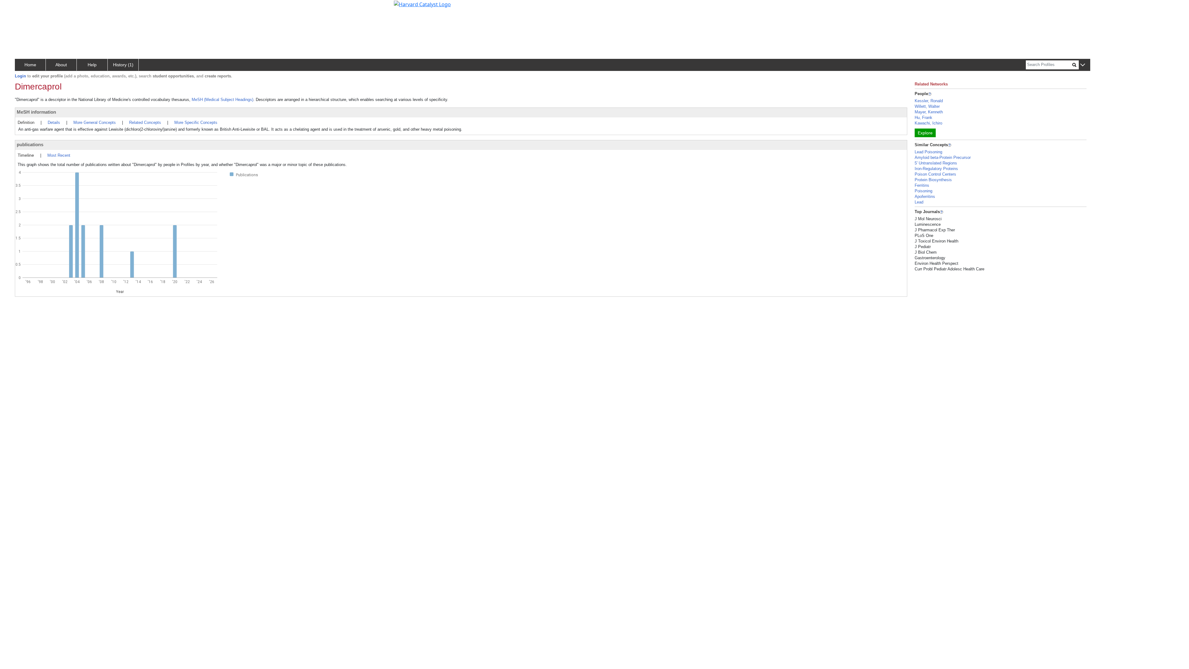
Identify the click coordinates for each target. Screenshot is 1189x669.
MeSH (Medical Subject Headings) (222, 99)
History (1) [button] (123, 64)
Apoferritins (925, 196)
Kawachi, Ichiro (928, 123)
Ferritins (922, 185)
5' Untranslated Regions (936, 163)
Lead (919, 202)
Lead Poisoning (928, 152)
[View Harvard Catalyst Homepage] (422, 3)
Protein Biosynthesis (933, 179)
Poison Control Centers (935, 174)
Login (20, 76)
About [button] (61, 64)
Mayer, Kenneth (929, 112)
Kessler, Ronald (929, 100)
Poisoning (923, 191)
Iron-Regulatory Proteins (936, 168)
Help (92, 64)
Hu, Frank (923, 117)
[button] (1083, 65)
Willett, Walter (927, 106)
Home (30, 64)
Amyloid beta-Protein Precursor (943, 157)
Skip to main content (26, 7)
